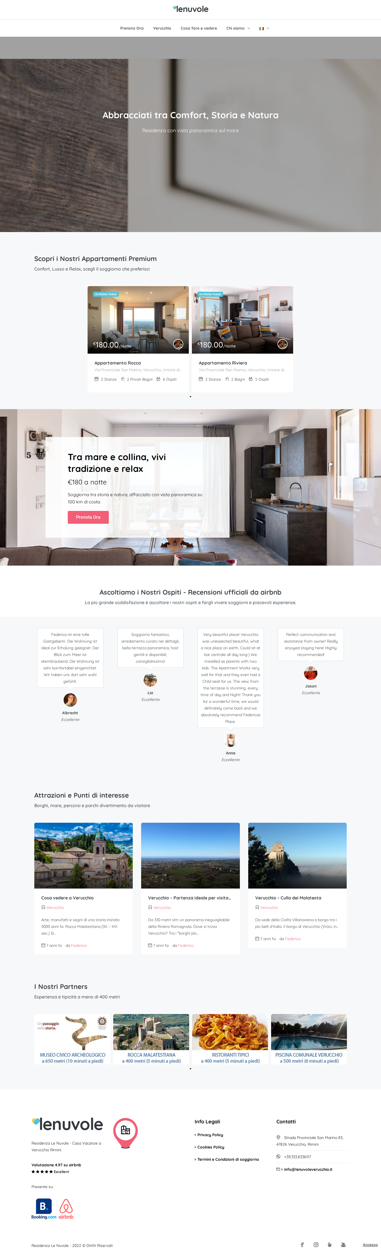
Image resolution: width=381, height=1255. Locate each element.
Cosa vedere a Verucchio (67, 898)
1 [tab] (190, 396)
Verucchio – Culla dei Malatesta (288, 898)
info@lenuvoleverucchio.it (308, 1169)
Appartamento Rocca (118, 363)
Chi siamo (235, 28)
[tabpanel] (138, 339)
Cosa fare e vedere (199, 28)
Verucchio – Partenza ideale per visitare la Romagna (190, 898)
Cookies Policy (210, 1147)
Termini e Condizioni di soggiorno (228, 1159)
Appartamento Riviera (223, 363)
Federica (78, 945)
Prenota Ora (132, 28)
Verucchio (162, 28)
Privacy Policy (210, 1134)
